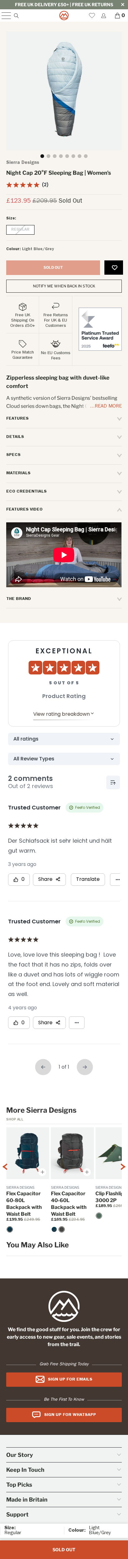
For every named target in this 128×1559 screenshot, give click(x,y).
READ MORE (108, 406)
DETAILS (15, 437)
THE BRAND (18, 599)
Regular (20, 230)
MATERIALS (18, 473)
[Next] (123, 1180)
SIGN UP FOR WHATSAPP (70, 1415)
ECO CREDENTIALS (26, 491)
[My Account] (103, 15)
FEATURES (17, 419)
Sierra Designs (22, 163)
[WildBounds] (64, 15)
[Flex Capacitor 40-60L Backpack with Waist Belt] (54, 1229)
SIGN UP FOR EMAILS (70, 1379)
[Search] (16, 15)
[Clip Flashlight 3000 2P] (98, 1215)
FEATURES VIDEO (24, 509)
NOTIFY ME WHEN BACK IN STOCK (64, 286)
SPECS (13, 455)
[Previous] (5, 1180)
